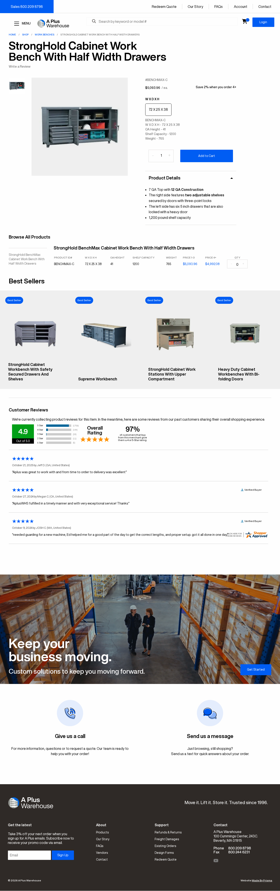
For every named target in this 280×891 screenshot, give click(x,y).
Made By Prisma (262, 880)
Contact (264, 6)
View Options (35, 382)
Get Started (256, 669)
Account (240, 6)
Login (263, 22)
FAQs (218, 6)
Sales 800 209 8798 (27, 6)
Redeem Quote (164, 6)
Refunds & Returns (168, 832)
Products (102, 832)
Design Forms (164, 852)
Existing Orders (165, 845)
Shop (25, 34)
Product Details (164, 178)
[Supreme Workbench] (105, 371)
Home (12, 34)
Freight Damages (167, 839)
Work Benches (44, 34)
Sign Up (62, 855)
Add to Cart (206, 155)
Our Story (195, 6)
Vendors (102, 852)
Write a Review (19, 66)
